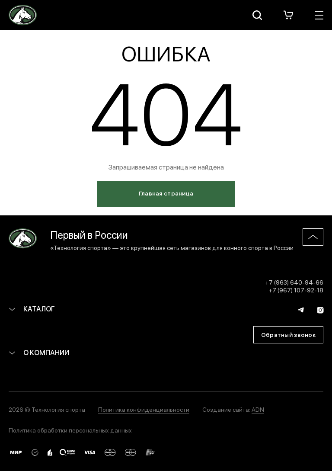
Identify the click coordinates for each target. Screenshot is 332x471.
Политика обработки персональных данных (70, 430)
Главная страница (166, 193)
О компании (45, 352)
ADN (258, 409)
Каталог (38, 308)
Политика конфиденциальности (143, 409)
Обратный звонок (288, 334)
